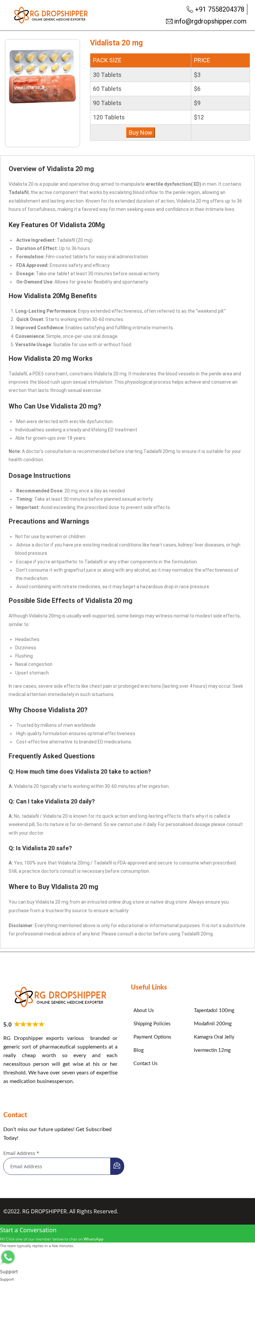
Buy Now (140, 132)
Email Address (21, 1153)
